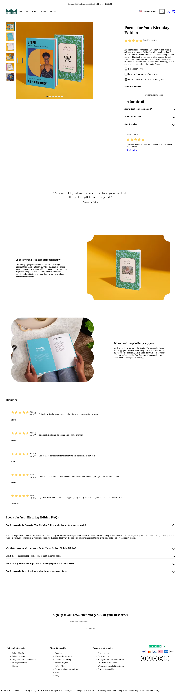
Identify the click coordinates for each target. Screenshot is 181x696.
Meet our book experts (63, 656)
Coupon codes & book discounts (24, 660)
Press (57, 673)
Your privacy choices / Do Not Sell (111, 660)
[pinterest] (143, 658)
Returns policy (103, 656)
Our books (23, 11)
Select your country (19, 663)
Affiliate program (61, 663)
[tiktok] (166, 658)
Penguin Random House (107, 669)
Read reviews (132, 150)
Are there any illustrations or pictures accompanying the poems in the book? (40, 563)
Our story (58, 653)
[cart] (173, 11)
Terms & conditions (11, 690)
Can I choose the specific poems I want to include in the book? (33, 556)
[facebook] (149, 658)
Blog (57, 676)
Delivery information (20, 656)
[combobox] (147, 11)
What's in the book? (133, 116)
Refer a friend (60, 666)
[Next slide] (89, 60)
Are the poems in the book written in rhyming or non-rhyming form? (37, 571)
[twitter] (155, 658)
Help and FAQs (18, 653)
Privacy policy (103, 653)
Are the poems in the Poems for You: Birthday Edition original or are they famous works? (46, 525)
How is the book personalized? (138, 109)
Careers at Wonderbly (63, 660)
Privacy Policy (30, 690)
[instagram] (160, 658)
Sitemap (15, 666)
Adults (43, 11)
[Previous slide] (20, 60)
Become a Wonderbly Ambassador (68, 669)
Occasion (54, 11)
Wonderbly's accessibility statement (111, 666)
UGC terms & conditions (107, 663)
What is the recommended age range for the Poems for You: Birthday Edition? (41, 548)
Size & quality (130, 124)
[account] (168, 11)
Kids (34, 11)
